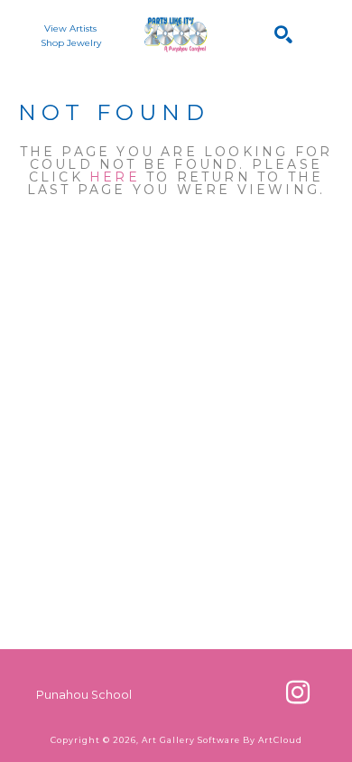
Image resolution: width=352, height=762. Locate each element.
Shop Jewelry (71, 43)
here (114, 177)
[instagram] (298, 692)
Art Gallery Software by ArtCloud (222, 740)
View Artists (70, 28)
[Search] (283, 34)
